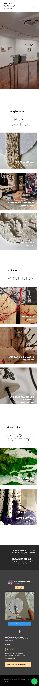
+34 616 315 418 (10, 658)
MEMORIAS (27, 242)
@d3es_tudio (9, 650)
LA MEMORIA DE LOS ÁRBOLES (21, 398)
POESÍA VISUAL (25, 162)
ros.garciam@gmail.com (18, 664)
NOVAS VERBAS (24, 518)
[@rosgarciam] (10, 582)
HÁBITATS (28, 316)
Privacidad (29, 679)
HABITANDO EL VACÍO (21, 357)
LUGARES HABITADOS (21, 202)
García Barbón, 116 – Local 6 (14, 653)
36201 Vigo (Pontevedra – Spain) (15, 655)
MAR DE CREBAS (24, 478)
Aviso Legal (21, 679)
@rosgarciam (9, 648)
